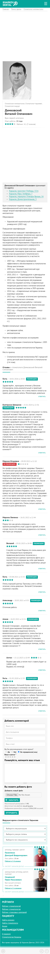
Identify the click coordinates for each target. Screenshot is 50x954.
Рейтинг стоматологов (11, 909)
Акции (4, 926)
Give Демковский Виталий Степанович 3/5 (10, 757)
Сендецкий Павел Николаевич (13, 878)
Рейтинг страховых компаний (14, 912)
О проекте (6, 934)
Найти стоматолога (10, 923)
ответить (42, 396)
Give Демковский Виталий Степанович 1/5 (6, 757)
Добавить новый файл (14, 790)
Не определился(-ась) (28, 752)
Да (9, 752)
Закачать (13, 800)
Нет (15, 752)
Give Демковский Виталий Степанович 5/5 (15, 757)
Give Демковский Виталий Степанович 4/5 (13, 757)
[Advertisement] (25, 36)
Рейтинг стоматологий (11, 906)
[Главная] (11, 3)
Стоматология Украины (11, 937)
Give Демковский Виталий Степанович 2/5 (8, 757)
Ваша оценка (10, 754)
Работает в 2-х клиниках (13, 888)
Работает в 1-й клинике (13, 861)
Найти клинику (8, 920)
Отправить (11, 813)
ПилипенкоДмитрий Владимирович (16, 854)
